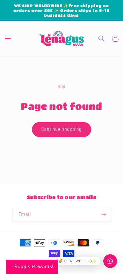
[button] (8, 39)
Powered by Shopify (72, 264)
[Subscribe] (104, 214)
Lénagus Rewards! (31, 266)
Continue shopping (61, 129)
